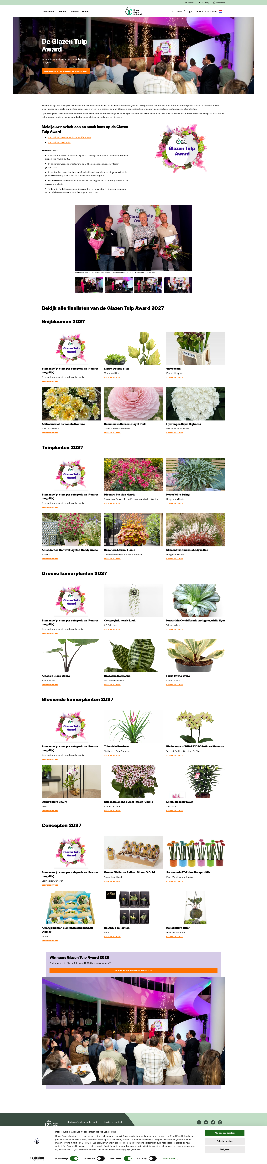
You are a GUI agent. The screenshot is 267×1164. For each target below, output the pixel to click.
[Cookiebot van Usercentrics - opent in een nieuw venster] (37, 1158)
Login (189, 11)
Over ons (74, 11)
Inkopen (62, 11)
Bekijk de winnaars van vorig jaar (133, 970)
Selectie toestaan (225, 1141)
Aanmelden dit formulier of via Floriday (66, 71)
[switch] (101, 1158)
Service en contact (208, 11)
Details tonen (168, 1158)
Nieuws (191, 2)
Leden (85, 11)
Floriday (205, 2)
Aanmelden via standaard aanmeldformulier (69, 137)
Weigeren (224, 1149)
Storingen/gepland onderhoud (82, 1121)
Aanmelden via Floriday (59, 142)
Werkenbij (220, 2)
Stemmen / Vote (50, 381)
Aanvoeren (49, 11)
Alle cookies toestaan (225, 1133)
